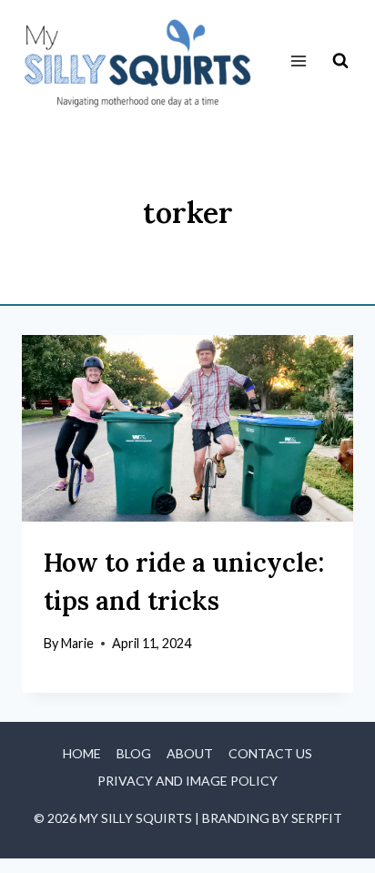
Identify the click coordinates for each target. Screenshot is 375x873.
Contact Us (270, 753)
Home (82, 753)
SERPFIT (316, 818)
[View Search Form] (340, 61)
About (190, 753)
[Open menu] (298, 61)
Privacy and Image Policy (187, 780)
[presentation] (187, 428)
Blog (134, 753)
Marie (77, 643)
